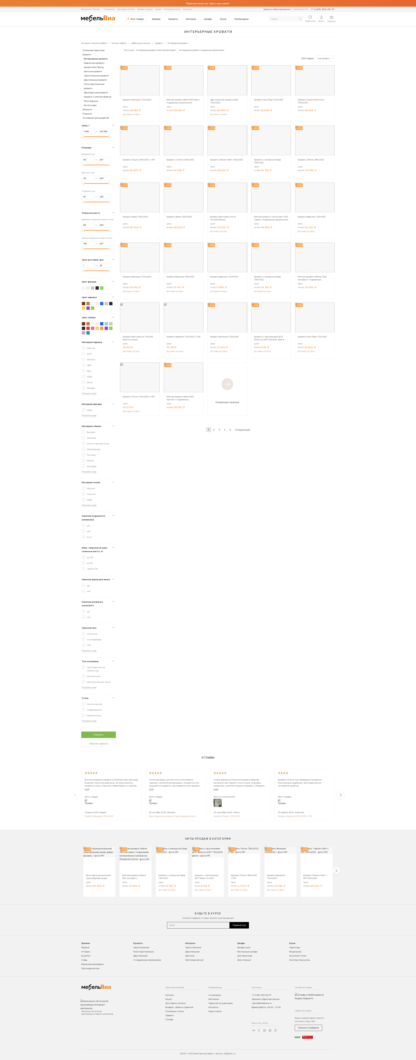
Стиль (85, 698)
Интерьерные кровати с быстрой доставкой (156, 50)
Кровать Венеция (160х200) (99, 816)
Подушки (87, 113)
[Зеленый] (102, 288)
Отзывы (169, 1019)
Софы (84, 959)
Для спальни (244, 959)
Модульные (295, 951)
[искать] (300, 19)
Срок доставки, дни (93, 259)
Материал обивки (91, 426)
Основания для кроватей (96, 117)
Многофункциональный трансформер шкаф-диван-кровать (172, 816)
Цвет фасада (89, 281)
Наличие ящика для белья (96, 579)
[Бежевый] (88, 288)
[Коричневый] (88, 303)
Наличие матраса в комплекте (92, 603)
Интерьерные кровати (96, 58)
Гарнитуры (294, 947)
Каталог (169, 995)
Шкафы (208, 18)
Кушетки (85, 955)
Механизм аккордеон (92, 964)
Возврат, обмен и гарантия (179, 1007)
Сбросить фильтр (98, 743)
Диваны (156, 18)
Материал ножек (91, 482)
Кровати (173, 18)
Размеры (86, 147)
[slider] (83, 136)
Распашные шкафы (247, 951)
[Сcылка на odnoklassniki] (259, 1030)
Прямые (85, 947)
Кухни (223, 18)
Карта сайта (214, 1011)
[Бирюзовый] (88, 333)
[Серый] (92, 288)
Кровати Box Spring (94, 67)
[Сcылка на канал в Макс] (264, 1030)
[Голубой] (106, 324)
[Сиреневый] (83, 333)
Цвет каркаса (89, 297)
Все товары (137, 18)
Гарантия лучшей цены (220, 1003)
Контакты (187, 9)
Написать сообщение (308, 1027)
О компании (109, 9)
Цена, (87, 125)
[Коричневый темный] (83, 303)
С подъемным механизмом (147, 959)
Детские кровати (93, 71)
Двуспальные (140, 955)
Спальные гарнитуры (94, 50)
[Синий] (102, 303)
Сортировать (324, 58)
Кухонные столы (297, 955)
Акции (158, 9)
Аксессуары (90, 105)
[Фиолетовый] (88, 308)
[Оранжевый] (102, 328)
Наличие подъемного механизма (93, 517)
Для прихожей (244, 955)
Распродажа (241, 18)
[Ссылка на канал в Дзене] (270, 1030)
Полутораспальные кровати (94, 86)
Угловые (85, 951)
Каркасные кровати (94, 62)
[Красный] (88, 328)
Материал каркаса (92, 342)
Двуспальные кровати (95, 79)
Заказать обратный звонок (276, 9)
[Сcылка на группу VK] (253, 1030)
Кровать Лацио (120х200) (227, 816)
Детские (189, 955)
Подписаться (239, 925)
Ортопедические (90, 968)
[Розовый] (92, 328)
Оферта (169, 1015)
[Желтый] (83, 308)
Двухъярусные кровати (96, 92)
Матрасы (191, 18)
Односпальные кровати (96, 75)
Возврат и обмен (145, 9)
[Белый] (83, 288)
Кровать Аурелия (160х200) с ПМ (295, 816)
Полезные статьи (172, 9)
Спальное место (91, 212)
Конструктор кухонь (299, 959)
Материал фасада (92, 404)
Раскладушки (91, 100)
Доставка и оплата (126, 9)
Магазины (213, 999)
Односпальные (141, 947)
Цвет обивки (89, 317)
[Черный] (97, 288)
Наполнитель (89, 627)
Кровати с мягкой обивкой (97, 96)
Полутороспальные (143, 951)
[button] (136, 94)
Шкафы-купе (243, 947)
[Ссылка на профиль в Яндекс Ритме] (275, 1030)
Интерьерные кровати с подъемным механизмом (201, 50)
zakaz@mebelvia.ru (262, 1003)
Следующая (242, 430)
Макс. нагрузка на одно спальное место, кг (94, 549)
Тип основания (90, 661)
